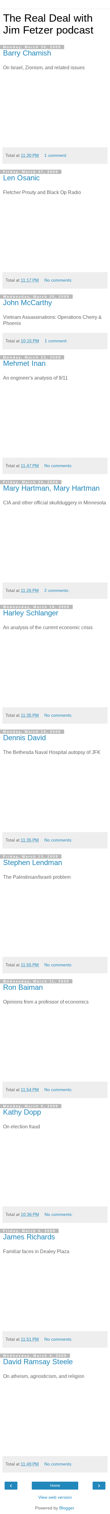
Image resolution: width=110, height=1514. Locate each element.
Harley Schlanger (30, 613)
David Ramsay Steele (38, 1361)
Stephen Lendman (32, 862)
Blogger (66, 1507)
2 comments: (56, 590)
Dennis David (24, 738)
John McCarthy (27, 302)
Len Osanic (21, 178)
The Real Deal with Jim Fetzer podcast (48, 24)
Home (55, 1485)
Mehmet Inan (24, 363)
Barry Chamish (27, 53)
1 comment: (55, 155)
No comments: (58, 280)
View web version (55, 1497)
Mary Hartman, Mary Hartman (51, 488)
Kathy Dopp (22, 1112)
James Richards (29, 1237)
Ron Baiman (23, 987)
